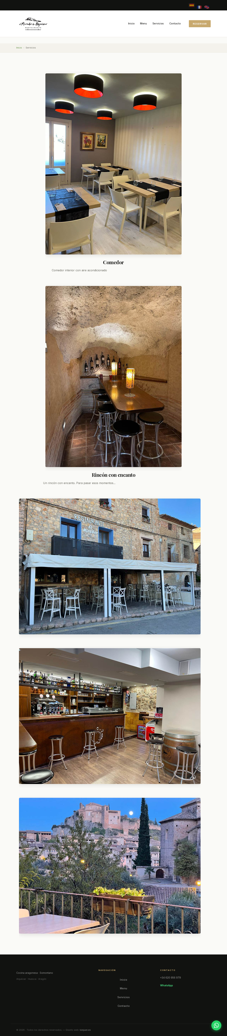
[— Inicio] (32, 23)
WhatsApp (166, 985)
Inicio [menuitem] (131, 23)
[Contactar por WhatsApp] (216, 1025)
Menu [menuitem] (143, 23)
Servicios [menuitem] (158, 23)
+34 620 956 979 (170, 977)
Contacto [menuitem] (175, 23)
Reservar (200, 23)
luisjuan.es (85, 1030)
